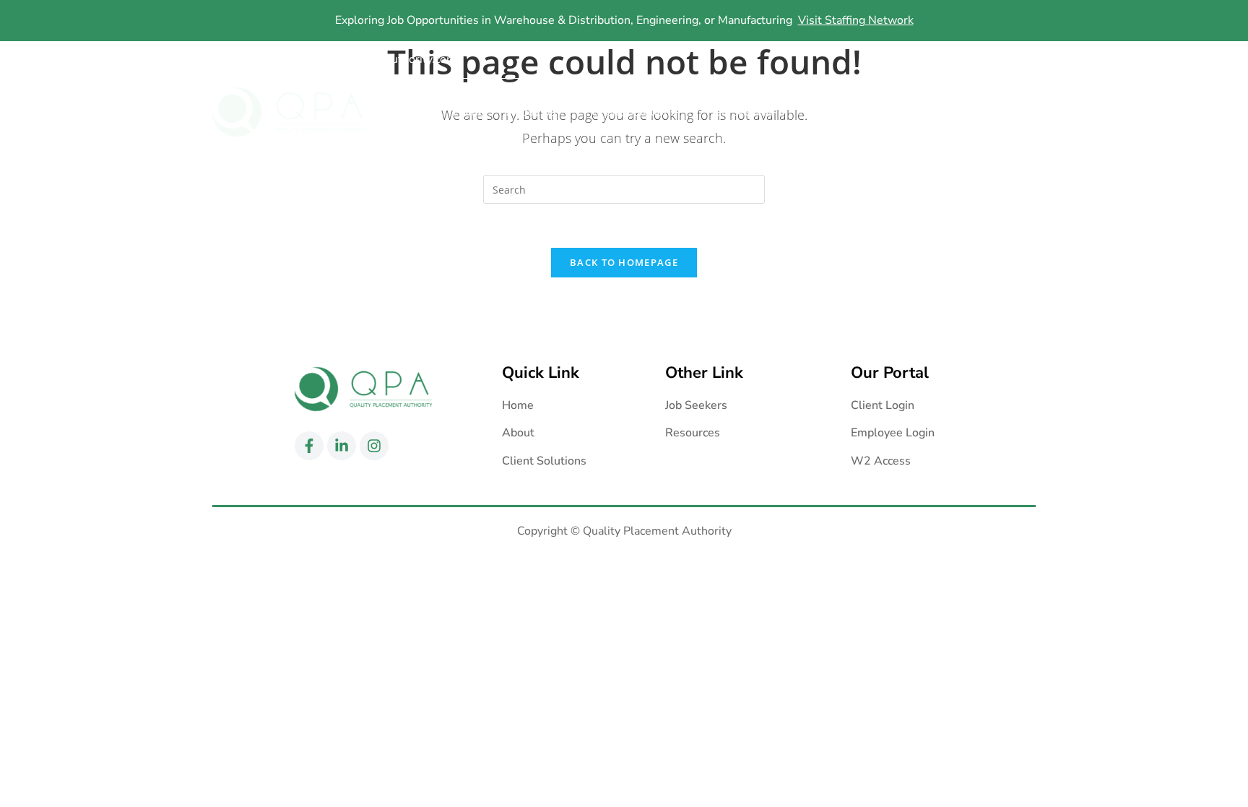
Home (469, 112)
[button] (538, 112)
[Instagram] (1023, 59)
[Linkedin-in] (995, 59)
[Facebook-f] (967, 59)
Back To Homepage (624, 262)
